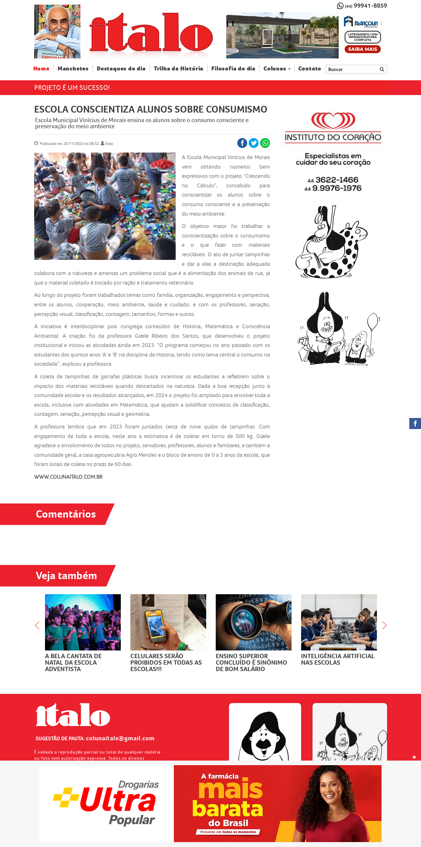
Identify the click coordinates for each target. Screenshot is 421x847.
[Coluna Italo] (57, 31)
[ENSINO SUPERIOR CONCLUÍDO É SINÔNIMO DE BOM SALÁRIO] (191, 622)
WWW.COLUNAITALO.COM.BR (68, 477)
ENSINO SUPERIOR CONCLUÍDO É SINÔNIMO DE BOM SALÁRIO (189, 662)
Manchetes (73, 68)
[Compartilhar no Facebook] (242, 143)
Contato (310, 68)
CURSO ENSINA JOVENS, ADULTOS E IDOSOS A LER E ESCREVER (360, 662)
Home (43, 68)
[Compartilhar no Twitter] (254, 143)
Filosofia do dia (233, 68)
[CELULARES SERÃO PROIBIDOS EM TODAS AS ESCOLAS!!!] (106, 622)
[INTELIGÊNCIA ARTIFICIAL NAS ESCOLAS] (277, 622)
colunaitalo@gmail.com (120, 738)
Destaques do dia (121, 68)
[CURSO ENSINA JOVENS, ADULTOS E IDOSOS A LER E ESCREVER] (362, 622)
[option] (306, 35)
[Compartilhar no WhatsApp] (265, 143)
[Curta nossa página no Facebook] (415, 423)
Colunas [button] (275, 68)
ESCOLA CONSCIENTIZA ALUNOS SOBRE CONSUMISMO (151, 109)
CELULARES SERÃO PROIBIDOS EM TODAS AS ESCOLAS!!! (104, 662)
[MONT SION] (306, 35)
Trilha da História (178, 68)
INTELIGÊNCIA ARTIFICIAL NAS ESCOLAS (276, 659)
